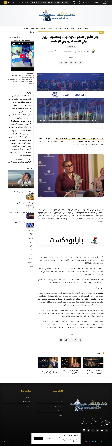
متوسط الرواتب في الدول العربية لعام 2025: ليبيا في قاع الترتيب (21, 192)
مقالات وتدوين (58, 401)
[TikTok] (13, 2)
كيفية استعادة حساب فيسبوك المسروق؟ (24, 222)
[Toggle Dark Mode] (8, 2)
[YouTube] (16, 2)
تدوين (72, 28)
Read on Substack (28, 86)
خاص (31, 246)
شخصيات (65, 28)
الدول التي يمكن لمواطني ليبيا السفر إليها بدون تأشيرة (21, 212)
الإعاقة (78, 28)
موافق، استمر (38, 438)
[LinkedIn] (28, 2)
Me (84, 2)
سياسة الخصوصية (25, 401)
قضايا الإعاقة (59, 397)
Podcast (26, 28)
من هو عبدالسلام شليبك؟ (24, 397)
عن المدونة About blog (105, 2)
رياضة (43, 28)
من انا (79, 2)
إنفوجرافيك (57, 28)
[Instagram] (25, 2)
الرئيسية (85, 28)
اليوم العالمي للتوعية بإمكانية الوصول (25, 203)
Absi (5, 442)
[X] (19, 2)
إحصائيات (60, 415)
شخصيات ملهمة (58, 406)
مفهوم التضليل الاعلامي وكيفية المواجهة (21, 185)
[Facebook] (22, 2)
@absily (28, 92)
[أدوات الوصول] (107, 422)
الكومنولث (99, 293)
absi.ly (89, 2)
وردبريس (97, 2)
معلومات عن (35, 28)
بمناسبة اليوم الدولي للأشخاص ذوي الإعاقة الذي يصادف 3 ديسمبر (79, 138)
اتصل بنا (73, 2)
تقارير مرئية (59, 411)
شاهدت (49, 28)
